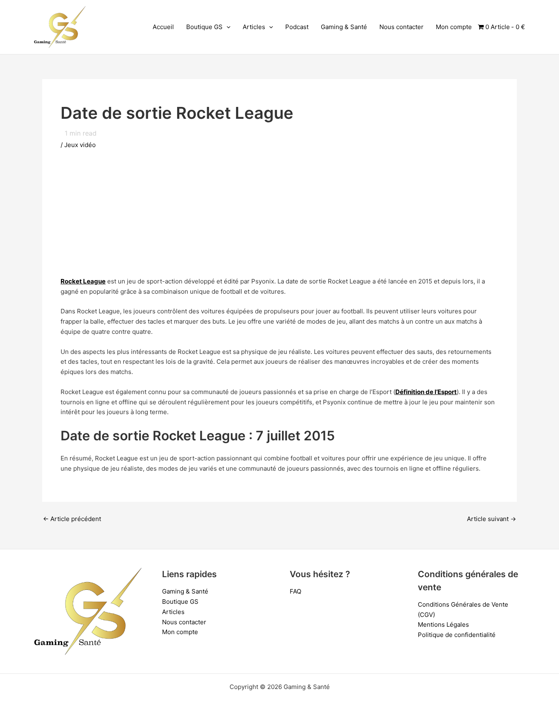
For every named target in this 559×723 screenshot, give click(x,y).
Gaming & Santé (344, 27)
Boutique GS (204, 27)
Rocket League (83, 281)
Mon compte (454, 27)
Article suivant (491, 519)
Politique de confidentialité (457, 635)
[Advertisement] (279, 219)
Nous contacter (401, 27)
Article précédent (72, 519)
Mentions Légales (443, 624)
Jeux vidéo (80, 145)
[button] (226, 27)
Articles (254, 27)
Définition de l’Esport (426, 392)
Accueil (163, 27)
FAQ (295, 591)
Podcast (297, 27)
